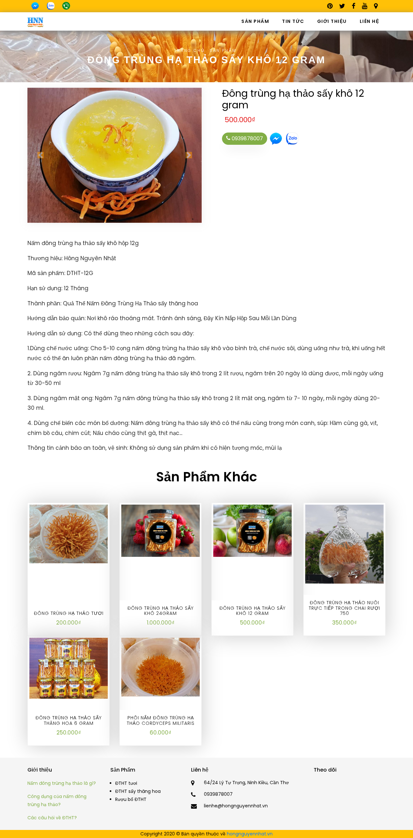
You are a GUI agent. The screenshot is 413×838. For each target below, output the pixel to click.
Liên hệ (369, 21)
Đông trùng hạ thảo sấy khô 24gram (160, 611)
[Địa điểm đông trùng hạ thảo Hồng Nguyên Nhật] (376, 7)
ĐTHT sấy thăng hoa (138, 791)
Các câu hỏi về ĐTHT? (52, 817)
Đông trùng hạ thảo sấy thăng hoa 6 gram (68, 720)
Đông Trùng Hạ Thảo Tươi (69, 613)
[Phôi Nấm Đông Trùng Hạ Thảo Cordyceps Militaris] (160, 667)
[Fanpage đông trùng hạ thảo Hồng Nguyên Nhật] (354, 7)
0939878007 (246, 138)
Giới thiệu (332, 21)
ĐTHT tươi (126, 783)
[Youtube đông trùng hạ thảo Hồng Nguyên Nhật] (365, 7)
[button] (40, 155)
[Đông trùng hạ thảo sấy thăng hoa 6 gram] (68, 668)
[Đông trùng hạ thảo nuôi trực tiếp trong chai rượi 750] (344, 543)
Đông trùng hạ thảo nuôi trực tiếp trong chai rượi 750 (344, 608)
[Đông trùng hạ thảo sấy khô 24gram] (160, 530)
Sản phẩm (255, 21)
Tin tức (293, 21)
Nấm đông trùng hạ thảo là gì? (61, 783)
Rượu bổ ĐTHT (130, 799)
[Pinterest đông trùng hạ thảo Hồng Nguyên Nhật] (330, 7)
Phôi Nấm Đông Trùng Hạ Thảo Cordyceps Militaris (161, 720)
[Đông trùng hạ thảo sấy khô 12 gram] (252, 530)
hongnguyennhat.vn (250, 834)
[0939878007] (66, 5)
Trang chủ (189, 50)
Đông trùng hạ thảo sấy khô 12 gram (252, 611)
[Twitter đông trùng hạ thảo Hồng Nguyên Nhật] (342, 7)
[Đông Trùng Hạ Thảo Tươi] (68, 533)
